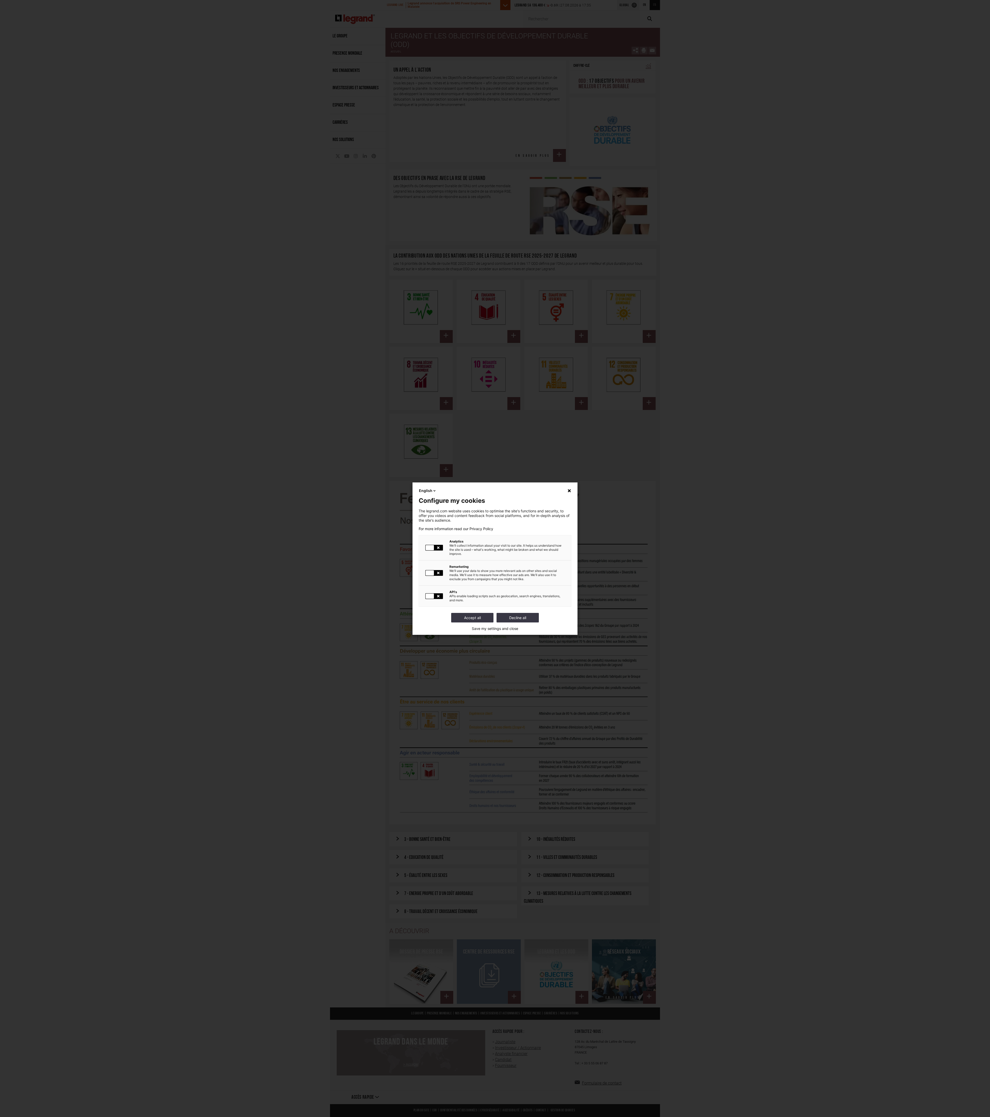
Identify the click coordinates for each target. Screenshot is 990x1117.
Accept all (472, 617)
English (425, 490)
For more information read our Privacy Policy (456, 529)
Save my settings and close (495, 629)
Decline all (517, 617)
